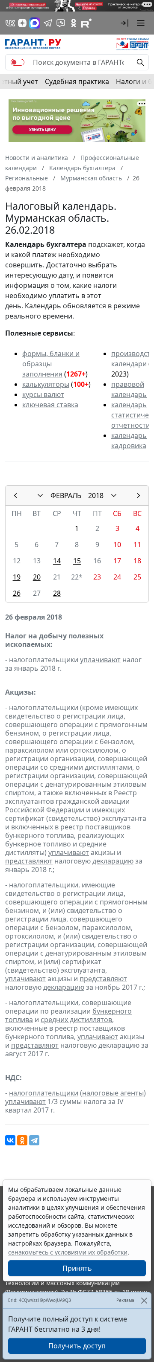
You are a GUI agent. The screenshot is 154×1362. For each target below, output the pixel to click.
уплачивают (100, 659)
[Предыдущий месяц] (15, 495)
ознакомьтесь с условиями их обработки (67, 1252)
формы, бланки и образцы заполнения (51, 364)
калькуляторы (45, 384)
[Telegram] (34, 1140)
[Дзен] (22, 23)
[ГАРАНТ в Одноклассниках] (73, 23)
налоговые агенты (113, 1093)
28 (57, 593)
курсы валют (43, 394)
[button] (124, 23)
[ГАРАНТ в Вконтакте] (10, 23)
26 (17, 593)
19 (17, 577)
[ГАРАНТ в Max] (34, 23)
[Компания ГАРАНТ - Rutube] (86, 23)
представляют (29, 861)
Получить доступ (77, 1345)
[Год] (113, 495)
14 (57, 560)
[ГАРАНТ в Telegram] (48, 23)
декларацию (112, 861)
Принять (77, 1268)
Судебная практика (77, 81)
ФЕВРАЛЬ (65, 495)
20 (37, 577)
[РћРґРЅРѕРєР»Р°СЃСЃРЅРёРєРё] (22, 1140)
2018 (96, 495)
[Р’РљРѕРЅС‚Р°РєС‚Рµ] (10, 1140)
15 (77, 560)
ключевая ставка (50, 404)
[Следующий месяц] (138, 495)
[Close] (143, 1300)
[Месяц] (40, 495)
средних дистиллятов (76, 1019)
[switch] (17, 62)
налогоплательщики (43, 1093)
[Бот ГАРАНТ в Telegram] (61, 23)
